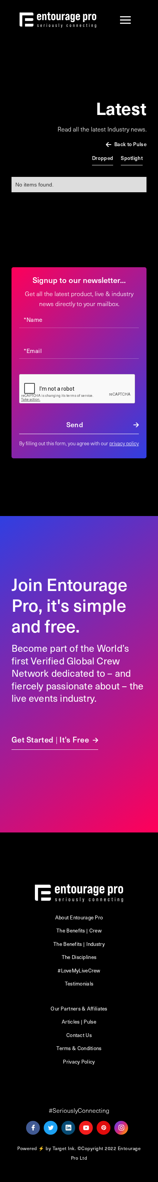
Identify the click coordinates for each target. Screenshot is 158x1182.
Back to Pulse (130, 144)
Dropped (102, 157)
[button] (125, 20)
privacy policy (124, 443)
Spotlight (132, 157)
